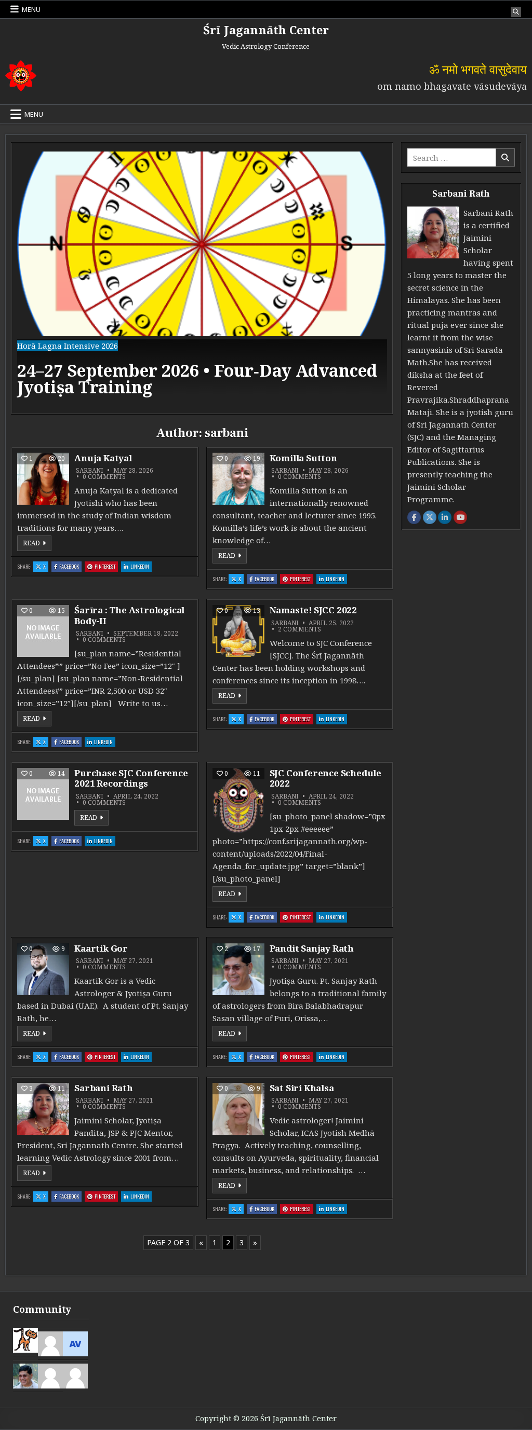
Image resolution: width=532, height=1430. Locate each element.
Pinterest (106, 566)
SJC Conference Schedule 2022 (325, 778)
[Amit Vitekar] (75, 1343)
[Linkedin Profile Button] (444, 517)
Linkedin (141, 566)
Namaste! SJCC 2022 (313, 610)
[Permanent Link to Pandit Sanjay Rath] (238, 969)
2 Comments (299, 629)
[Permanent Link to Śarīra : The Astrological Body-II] (43, 631)
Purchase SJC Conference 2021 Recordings (131, 778)
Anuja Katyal (103, 458)
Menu (31, 9)
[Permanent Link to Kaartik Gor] (43, 969)
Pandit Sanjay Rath (312, 948)
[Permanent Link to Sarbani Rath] (43, 1109)
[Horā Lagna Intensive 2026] (202, 333)
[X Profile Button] (429, 517)
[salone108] (50, 1343)
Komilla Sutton (303, 458)
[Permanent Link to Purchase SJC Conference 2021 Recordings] (43, 794)
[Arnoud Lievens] (75, 1375)
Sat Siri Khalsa (302, 1088)
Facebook (70, 566)
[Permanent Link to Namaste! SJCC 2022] (238, 631)
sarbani (89, 471)
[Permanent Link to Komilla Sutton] (238, 479)
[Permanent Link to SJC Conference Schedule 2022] (238, 801)
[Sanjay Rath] (25, 1375)
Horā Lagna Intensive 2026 (67, 345)
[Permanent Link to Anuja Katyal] (43, 479)
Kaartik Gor (101, 948)
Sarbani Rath (103, 1088)
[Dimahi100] (25, 1339)
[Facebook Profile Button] (414, 517)
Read (37, 542)
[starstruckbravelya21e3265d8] (50, 1375)
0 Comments (104, 477)
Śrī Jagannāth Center (266, 29)
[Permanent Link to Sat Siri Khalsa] (238, 1109)
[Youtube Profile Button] (460, 517)
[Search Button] (516, 12)
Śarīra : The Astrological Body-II (129, 615)
